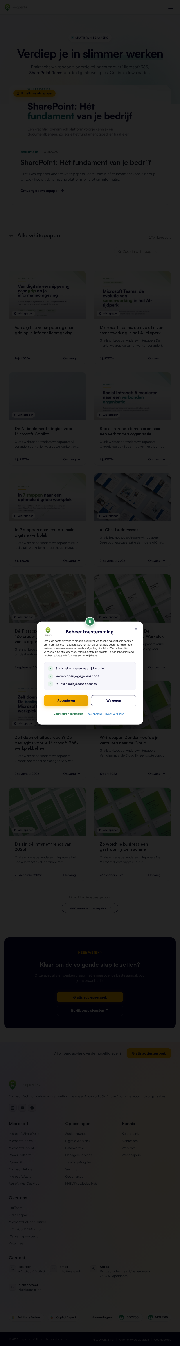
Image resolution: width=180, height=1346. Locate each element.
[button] (136, 628)
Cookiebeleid (94, 713)
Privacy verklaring (114, 713)
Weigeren (113, 700)
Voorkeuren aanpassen (68, 713)
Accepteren (66, 700)
